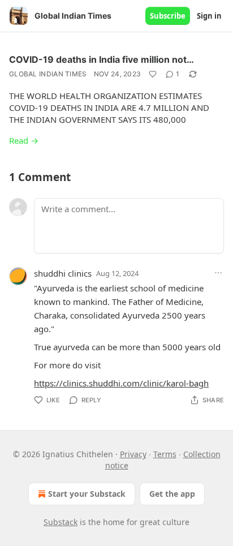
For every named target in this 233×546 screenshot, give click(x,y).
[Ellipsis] (218, 273)
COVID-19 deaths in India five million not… (101, 59)
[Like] (152, 74)
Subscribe (167, 16)
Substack (60, 522)
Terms (164, 454)
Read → (23, 140)
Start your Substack (87, 493)
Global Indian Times (48, 74)
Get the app (172, 493)
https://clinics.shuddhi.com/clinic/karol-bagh (121, 383)
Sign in (209, 16)
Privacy (133, 454)
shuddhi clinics (63, 273)
